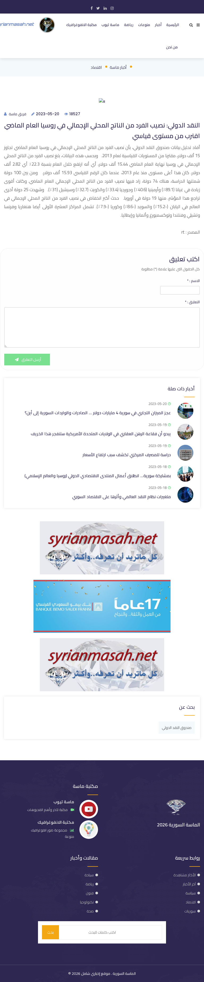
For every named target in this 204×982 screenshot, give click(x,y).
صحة (90, 911)
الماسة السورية (124, 973)
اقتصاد (96, 67)
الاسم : (193, 280)
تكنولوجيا (87, 902)
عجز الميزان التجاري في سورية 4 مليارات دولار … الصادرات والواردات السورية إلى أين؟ (98, 413)
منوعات (144, 24)
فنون (90, 893)
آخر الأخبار (189, 884)
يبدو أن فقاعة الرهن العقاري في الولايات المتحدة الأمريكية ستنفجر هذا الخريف (101, 434)
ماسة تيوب (110, 24)
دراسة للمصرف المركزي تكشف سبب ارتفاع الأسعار (127, 455)
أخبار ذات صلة (181, 388)
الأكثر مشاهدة (184, 875)
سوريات (190, 911)
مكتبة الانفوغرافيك (81, 24)
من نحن (172, 47)
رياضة (128, 24)
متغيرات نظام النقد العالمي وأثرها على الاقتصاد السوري (121, 497)
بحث (50, 932)
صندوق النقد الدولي (177, 727)
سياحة (89, 875)
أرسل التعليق (31, 359)
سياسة (190, 893)
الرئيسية (172, 24)
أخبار (158, 24)
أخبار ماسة (118, 67)
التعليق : (192, 302)
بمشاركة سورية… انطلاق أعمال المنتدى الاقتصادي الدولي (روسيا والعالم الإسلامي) (97, 476)
